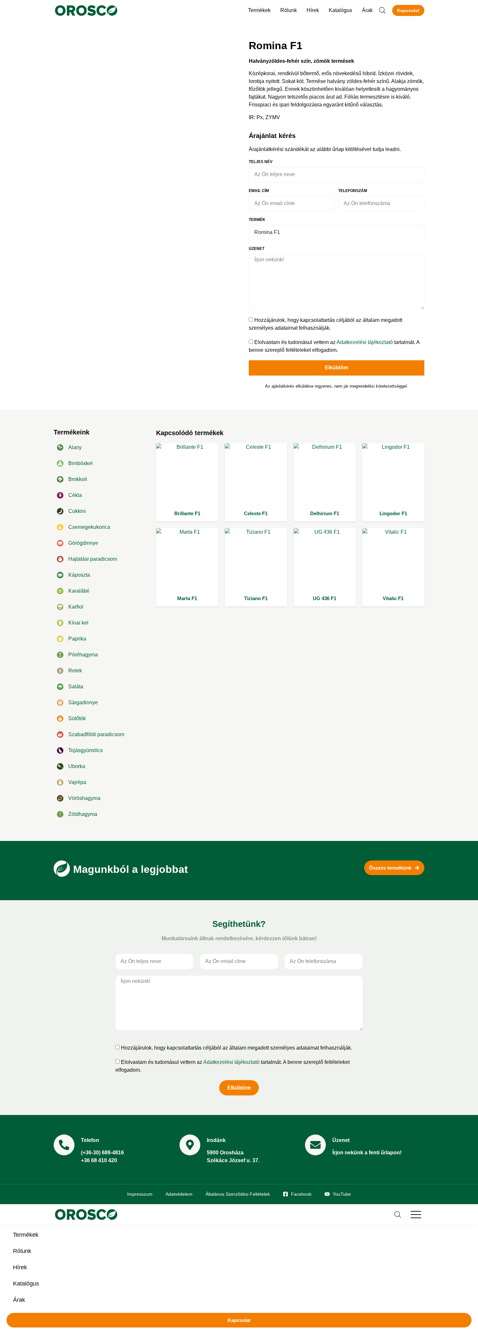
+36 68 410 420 (99, 1160)
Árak (367, 10)
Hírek (313, 10)
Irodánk (216, 1140)
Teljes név (260, 162)
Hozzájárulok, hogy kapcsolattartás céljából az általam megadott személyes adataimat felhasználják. (236, 1048)
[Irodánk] (189, 1145)
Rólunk (288, 10)
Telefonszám (352, 191)
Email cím (259, 191)
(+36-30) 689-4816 (102, 1152)
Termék (257, 220)
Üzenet (256, 249)
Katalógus (340, 10)
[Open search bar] (382, 10)
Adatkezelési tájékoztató (365, 342)
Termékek (259, 10)
